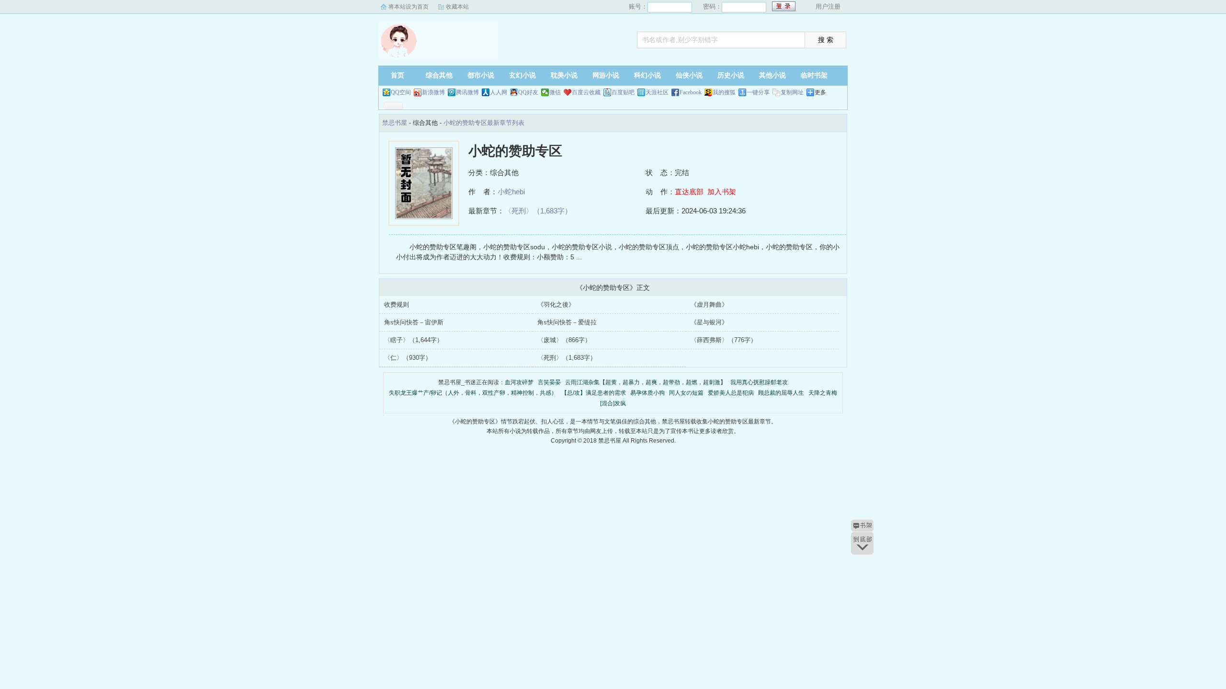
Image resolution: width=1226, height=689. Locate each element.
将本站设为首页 (408, 6)
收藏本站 (457, 6)
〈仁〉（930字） (407, 357)
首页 (397, 75)
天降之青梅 (822, 392)
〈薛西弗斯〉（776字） (724, 340)
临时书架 (814, 75)
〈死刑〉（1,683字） (538, 211)
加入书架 (721, 192)
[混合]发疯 (613, 403)
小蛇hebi (511, 192)
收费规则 (396, 304)
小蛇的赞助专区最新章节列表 (483, 122)
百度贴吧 (623, 92)
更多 (820, 92)
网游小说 (605, 75)
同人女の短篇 (686, 392)
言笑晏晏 (549, 382)
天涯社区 (657, 92)
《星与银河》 (709, 322)
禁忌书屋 (438, 41)
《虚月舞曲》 (709, 304)
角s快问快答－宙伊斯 (413, 322)
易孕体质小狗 (647, 392)
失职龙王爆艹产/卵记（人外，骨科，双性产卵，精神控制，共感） (473, 392)
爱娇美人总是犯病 (731, 392)
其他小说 (772, 75)
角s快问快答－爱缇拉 (567, 322)
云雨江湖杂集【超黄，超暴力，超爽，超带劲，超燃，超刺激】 (645, 382)
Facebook (691, 92)
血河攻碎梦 (519, 382)
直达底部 (689, 192)
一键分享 (758, 92)
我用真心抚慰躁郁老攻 (759, 382)
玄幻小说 (522, 75)
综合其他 (439, 75)
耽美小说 (564, 75)
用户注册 (828, 6)
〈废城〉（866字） (564, 340)
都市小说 (480, 75)
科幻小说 (647, 75)
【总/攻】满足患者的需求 (593, 392)
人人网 (498, 92)
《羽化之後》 (556, 304)
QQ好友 (528, 92)
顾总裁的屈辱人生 (781, 392)
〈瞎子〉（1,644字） (413, 340)
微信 (555, 92)
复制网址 (792, 92)
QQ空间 (401, 92)
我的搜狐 (724, 92)
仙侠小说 (689, 75)
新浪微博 (433, 92)
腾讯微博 (467, 92)
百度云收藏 (586, 92)
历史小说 (730, 75)
